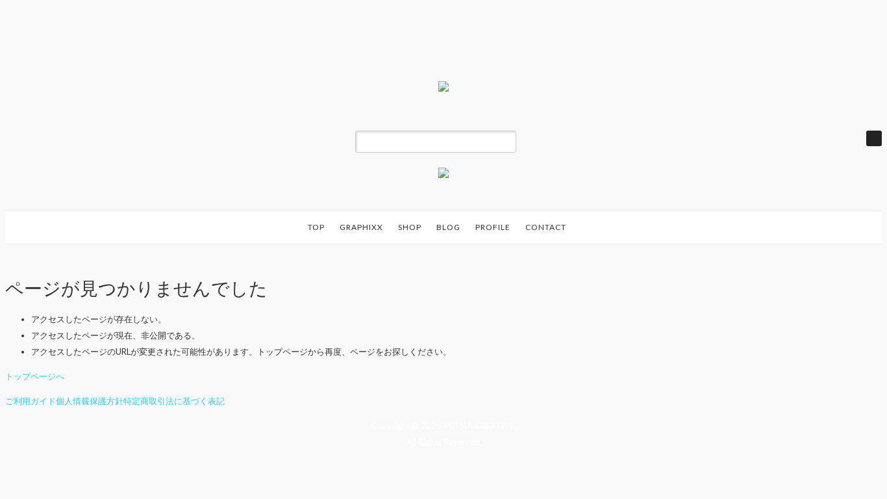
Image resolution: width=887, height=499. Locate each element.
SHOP (409, 227)
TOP (316, 227)
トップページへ (34, 376)
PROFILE (492, 227)
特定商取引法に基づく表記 (174, 401)
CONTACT (545, 227)
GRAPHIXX (361, 227)
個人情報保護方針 (89, 401)
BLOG (448, 227)
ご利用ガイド (30, 401)
